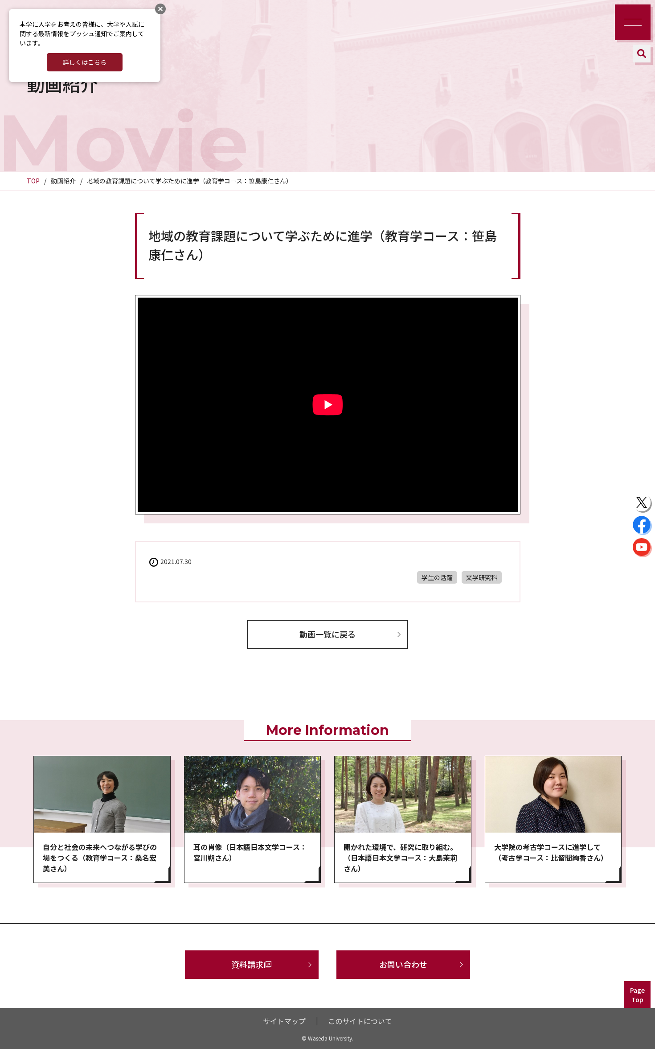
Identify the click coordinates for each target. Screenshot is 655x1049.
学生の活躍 (437, 577)
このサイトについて (360, 1021)
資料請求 (247, 964)
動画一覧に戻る (327, 634)
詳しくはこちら (84, 62)
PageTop (637, 995)
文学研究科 (481, 577)
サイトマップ (284, 1021)
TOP (33, 180)
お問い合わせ (403, 964)
